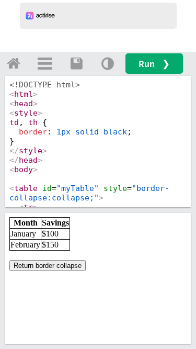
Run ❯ (154, 64)
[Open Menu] (45, 63)
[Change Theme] (107, 63)
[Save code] (76, 63)
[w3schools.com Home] (13, 63)
